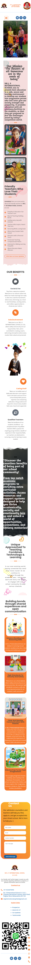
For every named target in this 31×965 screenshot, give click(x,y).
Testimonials (16, 915)
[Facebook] (17, 17)
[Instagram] (21, 17)
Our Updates (16, 913)
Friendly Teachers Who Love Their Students (14, 190)
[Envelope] (24, 17)
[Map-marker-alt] (29, 957)
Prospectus (16, 907)
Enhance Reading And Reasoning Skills (15, 639)
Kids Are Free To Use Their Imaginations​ (15, 771)
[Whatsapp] (29, 954)
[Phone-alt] (29, 961)
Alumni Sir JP (16, 910)
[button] (6, 18)
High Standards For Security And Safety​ (15, 676)
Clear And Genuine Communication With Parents (15, 722)
